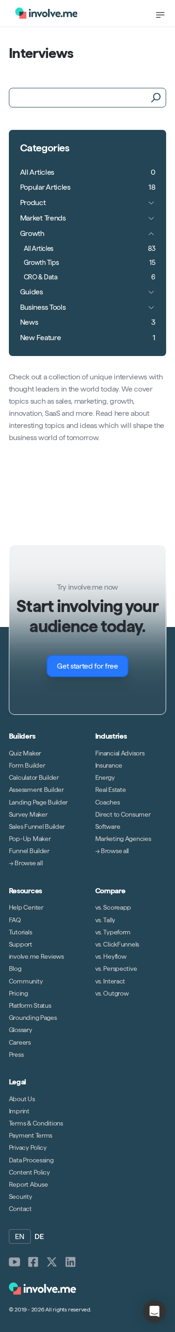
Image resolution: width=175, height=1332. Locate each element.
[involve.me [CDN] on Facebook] (33, 1261)
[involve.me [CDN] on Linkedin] (70, 1261)
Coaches (107, 801)
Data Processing (31, 1160)
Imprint (19, 1111)
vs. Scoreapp (113, 907)
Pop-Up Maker (30, 838)
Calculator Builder (34, 777)
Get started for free (87, 666)
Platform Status (30, 1005)
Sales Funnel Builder (37, 826)
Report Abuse (28, 1184)
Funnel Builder (29, 851)
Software (107, 826)
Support (20, 944)
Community (25, 981)
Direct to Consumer (123, 814)
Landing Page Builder (38, 801)
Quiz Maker (25, 753)
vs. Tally (105, 920)
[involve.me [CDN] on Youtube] (14, 1261)
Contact (20, 1208)
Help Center (26, 907)
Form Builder (27, 765)
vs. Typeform (113, 932)
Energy (105, 777)
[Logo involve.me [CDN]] (46, 13)
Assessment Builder (36, 789)
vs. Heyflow (110, 956)
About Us (22, 1099)
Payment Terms (30, 1135)
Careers (20, 1042)
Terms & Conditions (36, 1123)
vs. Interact (110, 981)
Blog (15, 968)
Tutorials (20, 932)
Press (16, 1054)
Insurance (108, 765)
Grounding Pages (33, 1017)
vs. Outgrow (112, 993)
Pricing (18, 993)
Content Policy (29, 1172)
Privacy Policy (28, 1147)
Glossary (20, 1029)
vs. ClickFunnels (117, 944)
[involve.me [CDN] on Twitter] (51, 1261)
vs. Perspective (116, 968)
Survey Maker (28, 814)
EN (20, 1236)
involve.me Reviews (36, 956)
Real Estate (110, 789)
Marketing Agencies (123, 838)
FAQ (15, 920)
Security (20, 1196)
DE (39, 1236)
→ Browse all (26, 863)
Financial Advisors (120, 753)
